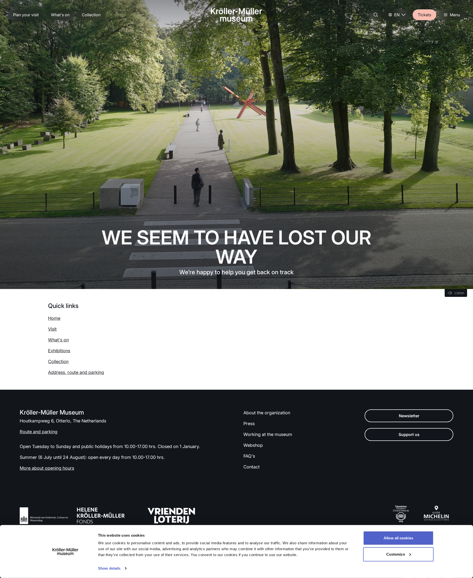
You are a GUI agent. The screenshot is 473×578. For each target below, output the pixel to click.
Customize (395, 554)
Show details (109, 568)
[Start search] (375, 14)
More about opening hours (47, 468)
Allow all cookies (398, 538)
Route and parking (38, 431)
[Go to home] (236, 15)
